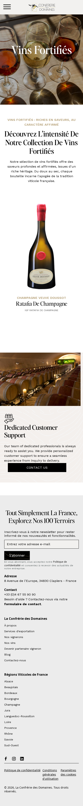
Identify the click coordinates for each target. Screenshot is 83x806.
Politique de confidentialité (22, 770)
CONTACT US (37, 467)
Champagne (12, 704)
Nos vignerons (13, 637)
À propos (10, 625)
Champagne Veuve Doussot (41, 298)
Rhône (8, 733)
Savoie (8, 739)
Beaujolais (11, 687)
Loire (7, 722)
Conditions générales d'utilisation (50, 774)
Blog (7, 654)
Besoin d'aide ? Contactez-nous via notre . (35, 601)
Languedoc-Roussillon (19, 716)
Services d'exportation (19, 631)
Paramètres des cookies (68, 772)
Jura (7, 710)
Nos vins (10, 642)
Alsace (8, 681)
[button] (7, 7)
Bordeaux (10, 693)
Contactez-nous (15, 660)
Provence (10, 727)
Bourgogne (11, 698)
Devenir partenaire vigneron (22, 648)
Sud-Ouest (11, 745)
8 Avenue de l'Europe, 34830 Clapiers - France (40, 581)
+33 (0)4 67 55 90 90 (20, 594)
